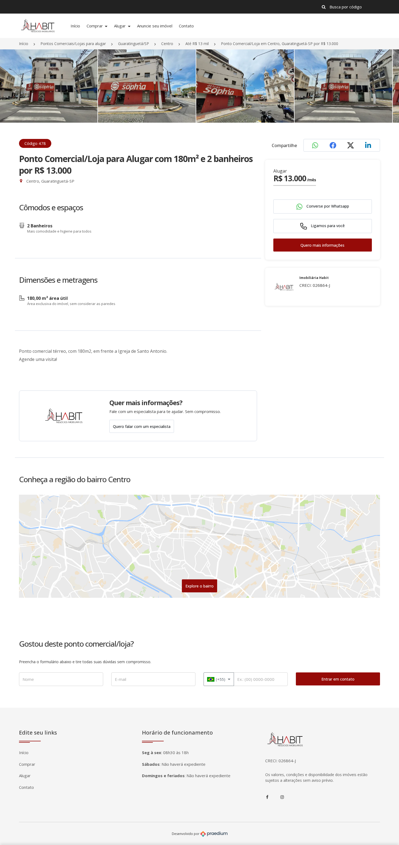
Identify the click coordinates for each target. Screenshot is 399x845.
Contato (186, 25)
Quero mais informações (322, 245)
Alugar (120, 25)
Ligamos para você (327, 225)
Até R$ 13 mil (197, 43)
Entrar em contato (337, 679)
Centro (167, 43)
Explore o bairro (199, 586)
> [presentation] (384, 92)
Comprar (95, 25)
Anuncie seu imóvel (154, 25)
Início (75, 25)
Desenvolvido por (186, 833)
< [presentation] (14, 92)
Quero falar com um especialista (141, 426)
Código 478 (35, 143)
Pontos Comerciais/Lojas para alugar (73, 43)
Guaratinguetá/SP (133, 43)
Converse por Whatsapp (327, 206)
